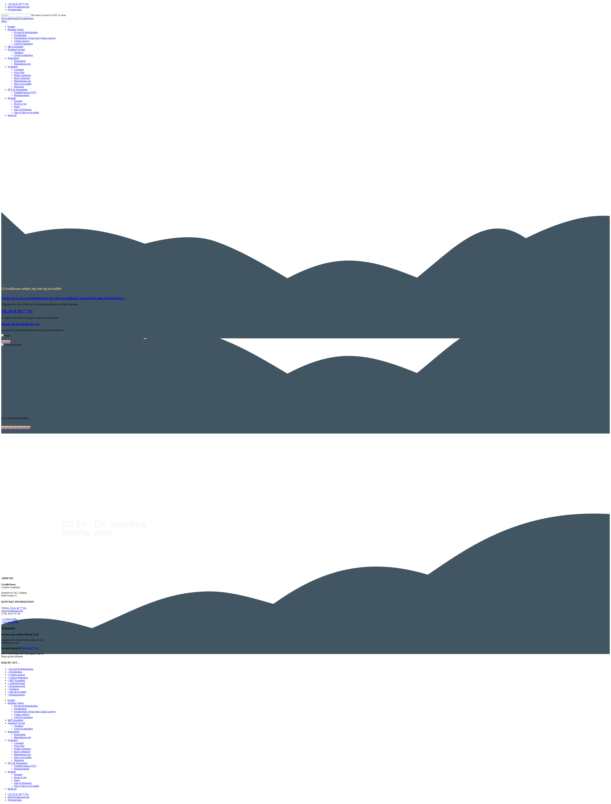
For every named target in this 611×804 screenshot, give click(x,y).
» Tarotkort (13, 689)
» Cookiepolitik (9, 619)
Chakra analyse (21, 41)
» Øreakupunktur (16, 694)
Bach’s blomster (22, 78)
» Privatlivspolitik (10, 622)
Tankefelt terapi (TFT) (25, 92)
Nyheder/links (15, 9)
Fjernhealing (20, 35)
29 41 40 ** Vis (18, 608)
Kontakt (12, 98)
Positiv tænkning (22, 75)
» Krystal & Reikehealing (20, 669)
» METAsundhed (16, 680)
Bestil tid (12, 115)
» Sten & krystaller (17, 692)
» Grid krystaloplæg (18, 677)
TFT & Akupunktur (18, 89)
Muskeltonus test (22, 63)
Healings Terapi (16, 29)
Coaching (19, 69)
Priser (17, 106)
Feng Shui (19, 72)
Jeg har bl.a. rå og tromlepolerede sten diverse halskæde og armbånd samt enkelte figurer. (63, 298)
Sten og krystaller (23, 83)
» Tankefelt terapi (16, 683)
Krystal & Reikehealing (26, 32)
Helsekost (19, 86)
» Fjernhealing (15, 672)
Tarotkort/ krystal (16, 49)
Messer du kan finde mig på (20, 324)
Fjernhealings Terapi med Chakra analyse (35, 38)
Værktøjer (13, 66)
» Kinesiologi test (16, 686)
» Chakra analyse (16, 674)
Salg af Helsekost (23, 109)
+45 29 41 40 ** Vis (18, 4)
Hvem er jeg (20, 104)
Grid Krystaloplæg (23, 43)
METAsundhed (15, 46)
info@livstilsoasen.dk (18, 6)
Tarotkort (18, 52)
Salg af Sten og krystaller (26, 112)
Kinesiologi (13, 58)
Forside (11, 26)
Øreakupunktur (21, 95)
